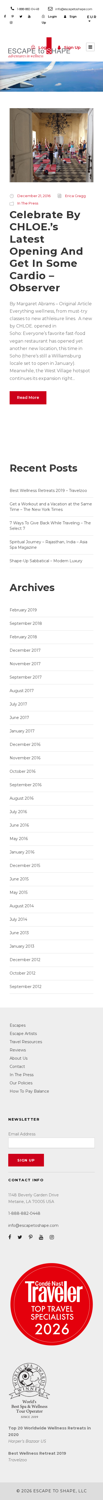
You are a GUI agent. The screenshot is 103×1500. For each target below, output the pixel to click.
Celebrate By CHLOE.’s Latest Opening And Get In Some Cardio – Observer (46, 251)
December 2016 (25, 744)
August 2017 (22, 690)
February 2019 (23, 610)
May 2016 (19, 838)
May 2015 (18, 892)
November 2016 (25, 757)
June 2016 (19, 825)
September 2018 (26, 623)
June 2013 (19, 932)
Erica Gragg (75, 196)
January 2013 (22, 946)
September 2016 (25, 784)
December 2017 (25, 650)
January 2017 (22, 731)
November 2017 (25, 663)
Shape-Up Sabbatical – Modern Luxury (46, 560)
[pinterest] (13, 16)
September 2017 (26, 677)
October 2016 (22, 771)
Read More (28, 397)
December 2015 (25, 865)
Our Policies (21, 1083)
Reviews (18, 1050)
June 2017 (19, 717)
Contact (17, 1066)
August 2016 (22, 798)
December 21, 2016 (34, 196)
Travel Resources (26, 1041)
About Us (18, 1058)
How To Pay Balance (29, 1091)
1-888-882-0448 (28, 9)
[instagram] (11, 22)
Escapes (18, 1025)
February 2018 (23, 636)
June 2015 (19, 879)
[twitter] (21, 16)
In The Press (27, 203)
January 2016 (22, 852)
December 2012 (25, 959)
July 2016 (18, 811)
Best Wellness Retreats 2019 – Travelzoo (48, 490)
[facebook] (5, 16)
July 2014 (18, 919)
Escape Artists (23, 1033)
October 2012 (22, 973)
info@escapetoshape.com (73, 9)
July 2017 (18, 704)
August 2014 (22, 905)
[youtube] (29, 16)
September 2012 (25, 986)
